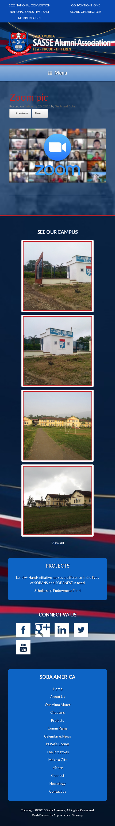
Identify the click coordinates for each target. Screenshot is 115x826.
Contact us (57, 791)
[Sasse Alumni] (57, 32)
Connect (57, 775)
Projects (57, 720)
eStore (57, 768)
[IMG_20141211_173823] (57, 351)
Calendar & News (57, 736)
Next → (40, 113)
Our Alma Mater (57, 705)
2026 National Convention (29, 5)
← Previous (20, 113)
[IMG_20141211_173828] (57, 276)
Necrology (57, 783)
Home (57, 689)
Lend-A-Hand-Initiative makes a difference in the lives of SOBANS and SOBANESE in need (57, 580)
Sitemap (77, 815)
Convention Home (85, 5)
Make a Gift (57, 760)
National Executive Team (29, 11)
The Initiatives (58, 752)
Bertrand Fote (65, 106)
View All (57, 543)
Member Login (29, 18)
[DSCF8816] (57, 500)
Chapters (57, 712)
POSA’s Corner (57, 744)
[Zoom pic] (57, 180)
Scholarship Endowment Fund (57, 590)
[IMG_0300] (57, 425)
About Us (57, 697)
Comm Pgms (57, 728)
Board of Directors (85, 11)
